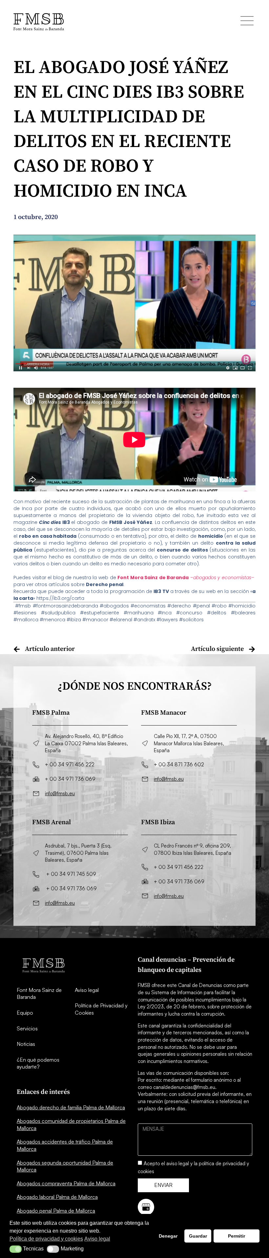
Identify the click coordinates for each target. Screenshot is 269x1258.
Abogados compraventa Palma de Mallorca (66, 1183)
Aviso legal (87, 990)
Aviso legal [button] (97, 1239)
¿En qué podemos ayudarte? (38, 1063)
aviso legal (177, 1163)
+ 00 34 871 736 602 (179, 764)
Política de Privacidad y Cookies (101, 1009)
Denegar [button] (168, 1236)
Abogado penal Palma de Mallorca (56, 1210)
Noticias (26, 1044)
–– (185, 577)
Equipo (25, 1012)
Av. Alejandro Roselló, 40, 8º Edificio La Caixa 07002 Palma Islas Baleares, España (86, 743)
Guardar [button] (198, 1236)
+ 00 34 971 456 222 (69, 764)
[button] (16, 1249)
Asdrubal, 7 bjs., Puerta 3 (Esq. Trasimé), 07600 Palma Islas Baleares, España (78, 853)
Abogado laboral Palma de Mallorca (57, 1197)
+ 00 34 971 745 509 (71, 874)
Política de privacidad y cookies (46, 1239)
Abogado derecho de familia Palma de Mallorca (71, 1107)
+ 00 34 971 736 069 (70, 779)
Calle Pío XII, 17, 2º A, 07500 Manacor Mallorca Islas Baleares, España (189, 743)
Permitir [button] (236, 1236)
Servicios (27, 1028)
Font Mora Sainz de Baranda (39, 993)
